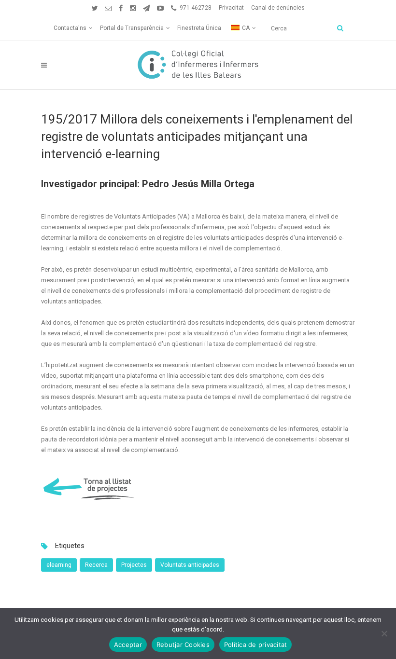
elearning (58, 565)
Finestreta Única (199, 28)
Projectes (134, 565)
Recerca (96, 565)
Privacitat (231, 7)
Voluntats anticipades (189, 565)
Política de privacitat (255, 644)
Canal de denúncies (278, 7)
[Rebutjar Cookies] (384, 633)
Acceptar (128, 644)
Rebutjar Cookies (183, 644)
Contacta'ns (70, 28)
